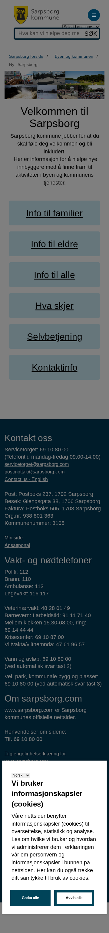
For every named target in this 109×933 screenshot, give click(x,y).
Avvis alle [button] (74, 898)
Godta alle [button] (30, 898)
